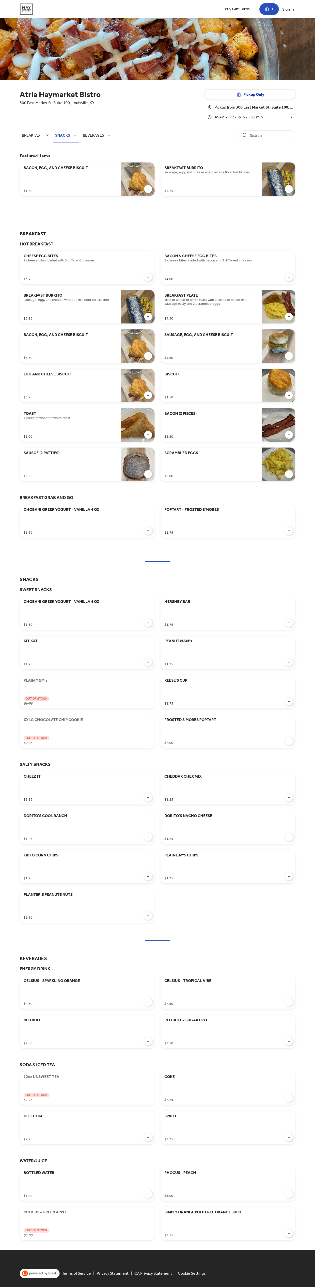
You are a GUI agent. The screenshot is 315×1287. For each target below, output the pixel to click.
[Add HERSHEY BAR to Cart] (289, 623)
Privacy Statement (112, 1273)
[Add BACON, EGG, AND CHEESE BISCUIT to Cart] (148, 189)
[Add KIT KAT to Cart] (148, 662)
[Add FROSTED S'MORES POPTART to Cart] (289, 741)
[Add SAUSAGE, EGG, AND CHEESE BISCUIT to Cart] (289, 356)
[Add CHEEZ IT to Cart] (148, 798)
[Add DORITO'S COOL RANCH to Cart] (148, 837)
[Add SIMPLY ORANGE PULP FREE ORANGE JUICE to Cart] (289, 1233)
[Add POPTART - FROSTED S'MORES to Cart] (289, 531)
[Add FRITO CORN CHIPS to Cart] (148, 876)
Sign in (288, 9)
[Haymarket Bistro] (26, 9)
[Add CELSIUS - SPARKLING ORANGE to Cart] (148, 1002)
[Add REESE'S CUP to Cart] (289, 702)
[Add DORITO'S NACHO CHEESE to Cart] (289, 837)
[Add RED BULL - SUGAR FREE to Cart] (289, 1041)
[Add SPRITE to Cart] (289, 1137)
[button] (36, 135)
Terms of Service (76, 1273)
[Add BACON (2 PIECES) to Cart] (289, 435)
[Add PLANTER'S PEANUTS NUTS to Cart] (148, 916)
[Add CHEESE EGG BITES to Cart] (148, 277)
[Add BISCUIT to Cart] (289, 395)
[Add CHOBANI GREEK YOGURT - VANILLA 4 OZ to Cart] (148, 531)
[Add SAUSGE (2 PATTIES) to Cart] (148, 474)
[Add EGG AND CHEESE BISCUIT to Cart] (148, 395)
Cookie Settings (192, 1273)
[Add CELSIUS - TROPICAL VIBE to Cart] (289, 1002)
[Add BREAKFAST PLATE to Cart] (289, 317)
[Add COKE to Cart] (289, 1098)
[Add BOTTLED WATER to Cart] (148, 1194)
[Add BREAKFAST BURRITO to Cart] (289, 189)
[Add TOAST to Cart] (148, 435)
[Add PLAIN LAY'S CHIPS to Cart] (289, 876)
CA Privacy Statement (153, 1273)
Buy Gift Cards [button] (237, 9)
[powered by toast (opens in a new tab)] (39, 1273)
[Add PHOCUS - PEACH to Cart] (289, 1194)
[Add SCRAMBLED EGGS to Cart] (289, 474)
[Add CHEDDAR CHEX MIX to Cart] (289, 798)
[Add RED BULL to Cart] (148, 1041)
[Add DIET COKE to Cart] (148, 1137)
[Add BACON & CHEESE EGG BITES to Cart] (289, 277)
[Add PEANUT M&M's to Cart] (289, 662)
